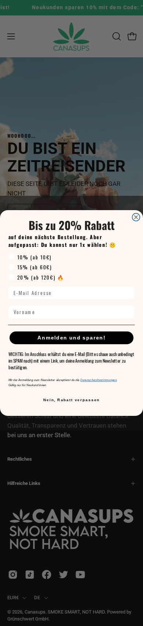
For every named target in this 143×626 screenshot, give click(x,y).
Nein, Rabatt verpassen (71, 399)
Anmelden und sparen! (71, 338)
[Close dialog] (136, 217)
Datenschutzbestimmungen (98, 380)
